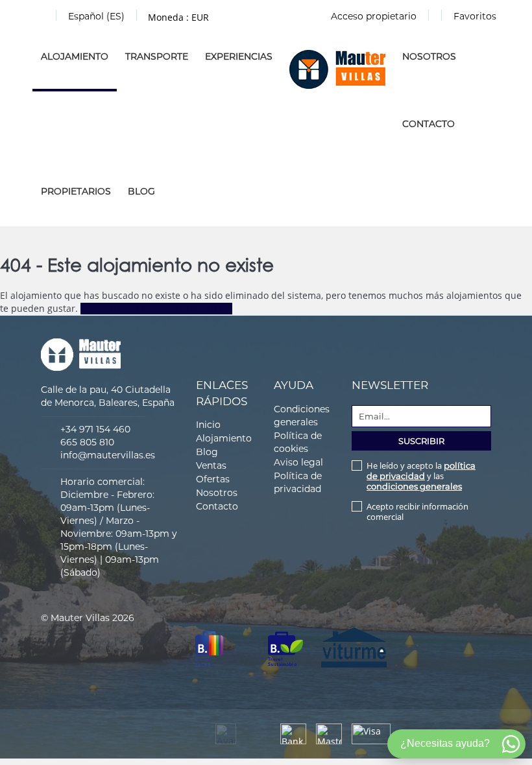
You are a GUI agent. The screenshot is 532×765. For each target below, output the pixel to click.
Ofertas (213, 479)
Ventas (211, 465)
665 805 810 (87, 442)
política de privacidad (421, 470)
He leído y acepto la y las (421, 475)
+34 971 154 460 (95, 429)
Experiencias (238, 56)
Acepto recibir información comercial (417, 511)
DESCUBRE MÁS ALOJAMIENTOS (156, 308)
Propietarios (76, 191)
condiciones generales (414, 486)
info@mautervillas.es (107, 455)
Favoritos (474, 16)
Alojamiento (74, 56)
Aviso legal (298, 462)
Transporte (156, 56)
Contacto (428, 124)
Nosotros (429, 56)
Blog (141, 191)
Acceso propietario (374, 16)
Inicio (208, 424)
